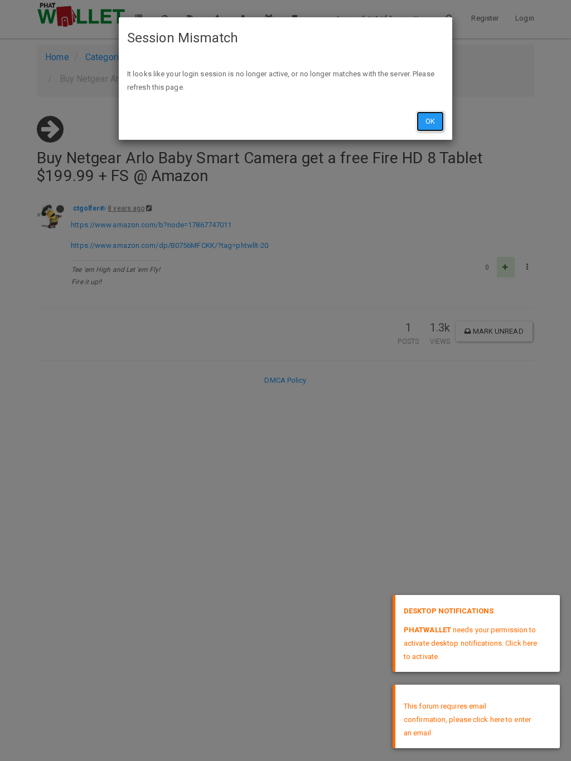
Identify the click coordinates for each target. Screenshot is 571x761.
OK (430, 121)
